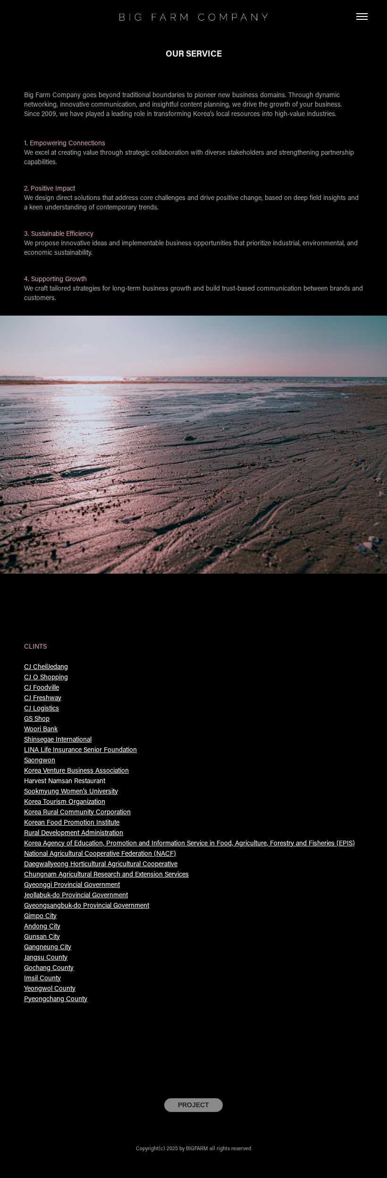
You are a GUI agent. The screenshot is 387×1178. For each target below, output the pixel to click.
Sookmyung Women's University (71, 790)
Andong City (42, 925)
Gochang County (49, 967)
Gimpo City (40, 915)
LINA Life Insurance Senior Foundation (80, 749)
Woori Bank (41, 728)
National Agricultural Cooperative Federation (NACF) (100, 853)
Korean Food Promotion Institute (71, 822)
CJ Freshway (42, 697)
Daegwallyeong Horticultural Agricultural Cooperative (100, 863)
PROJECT (193, 1105)
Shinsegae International (58, 739)
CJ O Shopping (46, 676)
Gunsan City (42, 936)
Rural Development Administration (73, 832)
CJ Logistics (41, 707)
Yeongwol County (50, 988)
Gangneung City (47, 946)
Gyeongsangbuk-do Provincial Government (86, 905)
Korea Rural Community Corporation (77, 811)
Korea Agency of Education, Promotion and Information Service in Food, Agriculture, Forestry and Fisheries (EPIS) (189, 842)
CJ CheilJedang (46, 666)
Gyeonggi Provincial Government (72, 884)
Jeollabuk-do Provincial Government (76, 894)
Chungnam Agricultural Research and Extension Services (106, 873)
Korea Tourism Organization (64, 801)
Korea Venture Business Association (76, 770)
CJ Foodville (41, 687)
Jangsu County (45, 956)
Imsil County (42, 977)
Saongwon (39, 759)
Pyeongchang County (55, 998)
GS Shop (37, 718)
